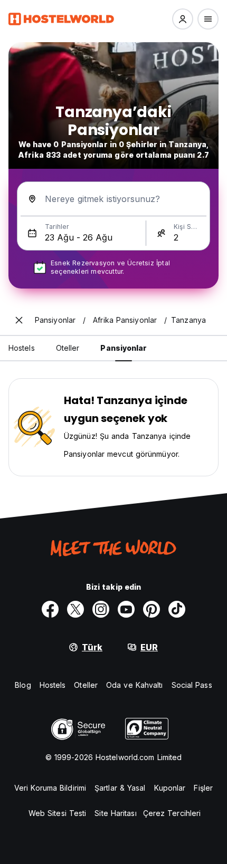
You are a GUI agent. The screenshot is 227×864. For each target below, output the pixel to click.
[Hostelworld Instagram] (100, 609)
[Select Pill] (182, 19)
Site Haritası (115, 813)
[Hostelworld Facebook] (50, 609)
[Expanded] (19, 320)
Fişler (203, 787)
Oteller (86, 684)
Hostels (53, 684)
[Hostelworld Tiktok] (176, 609)
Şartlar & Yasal (120, 787)
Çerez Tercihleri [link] (172, 813)
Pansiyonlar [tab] (123, 347)
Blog (23, 684)
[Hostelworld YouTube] (126, 609)
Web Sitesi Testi (58, 813)
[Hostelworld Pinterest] (151, 609)
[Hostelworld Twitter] (75, 609)
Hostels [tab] (21, 347)
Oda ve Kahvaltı (134, 684)
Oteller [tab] (68, 347)
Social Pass (192, 684)
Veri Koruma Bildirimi (50, 787)
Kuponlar (170, 787)
